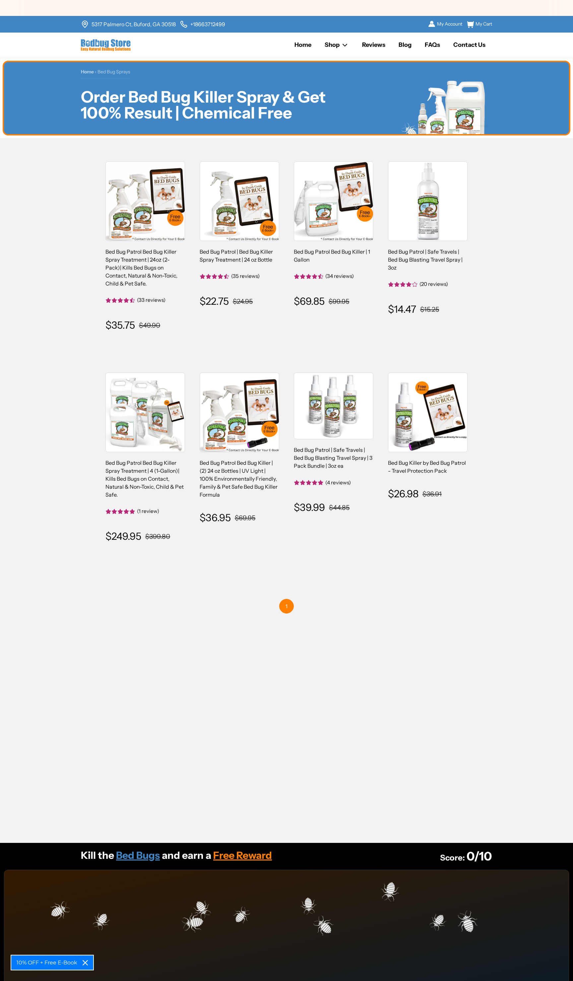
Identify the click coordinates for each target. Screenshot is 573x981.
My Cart (484, 24)
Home (302, 44)
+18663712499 (207, 24)
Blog (405, 44)
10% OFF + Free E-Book (47, 962)
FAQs (432, 44)
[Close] (85, 962)
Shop (332, 44)
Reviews (373, 44)
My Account (449, 24)
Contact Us (469, 44)
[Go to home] (106, 45)
